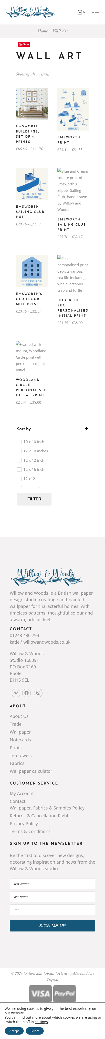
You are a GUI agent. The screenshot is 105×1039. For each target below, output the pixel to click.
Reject (35, 1031)
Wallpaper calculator (31, 771)
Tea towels (21, 755)
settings (41, 1022)
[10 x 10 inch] (19, 442)
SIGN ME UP (52, 925)
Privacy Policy (24, 823)
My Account (22, 793)
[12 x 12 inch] (19, 460)
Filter (34, 499)
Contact (17, 801)
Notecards (20, 740)
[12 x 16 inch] (19, 469)
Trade (15, 724)
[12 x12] (19, 479)
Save (26, 44)
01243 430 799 (24, 635)
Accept (14, 1031)
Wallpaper (20, 732)
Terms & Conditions (30, 831)
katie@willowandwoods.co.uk (40, 642)
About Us (19, 716)
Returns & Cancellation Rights (40, 816)
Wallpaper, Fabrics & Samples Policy (47, 808)
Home (43, 31)
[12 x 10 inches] (19, 451)
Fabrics (17, 763)
